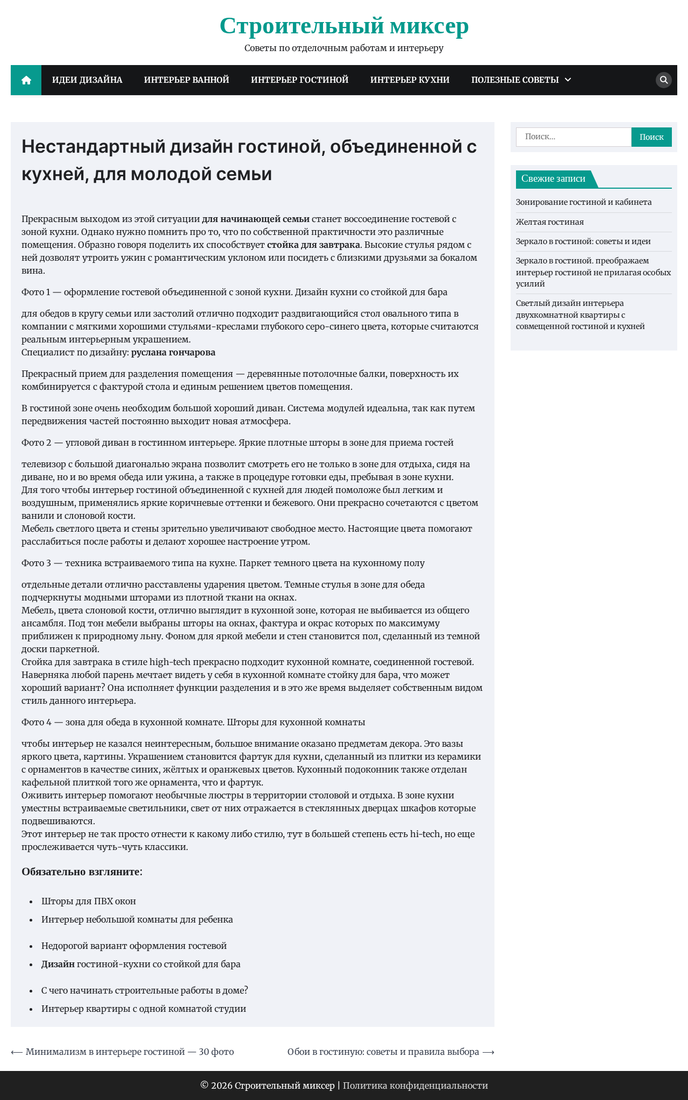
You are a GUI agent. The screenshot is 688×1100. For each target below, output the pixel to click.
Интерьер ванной (187, 80)
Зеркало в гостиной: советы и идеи (583, 241)
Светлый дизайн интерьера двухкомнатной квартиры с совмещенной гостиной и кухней (580, 315)
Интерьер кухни (410, 80)
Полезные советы (515, 80)
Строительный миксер (344, 26)
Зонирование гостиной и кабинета (584, 203)
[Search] (664, 80)
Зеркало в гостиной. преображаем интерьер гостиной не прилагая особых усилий (593, 272)
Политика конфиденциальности (415, 1085)
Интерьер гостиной (300, 80)
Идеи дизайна (87, 80)
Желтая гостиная (550, 222)
